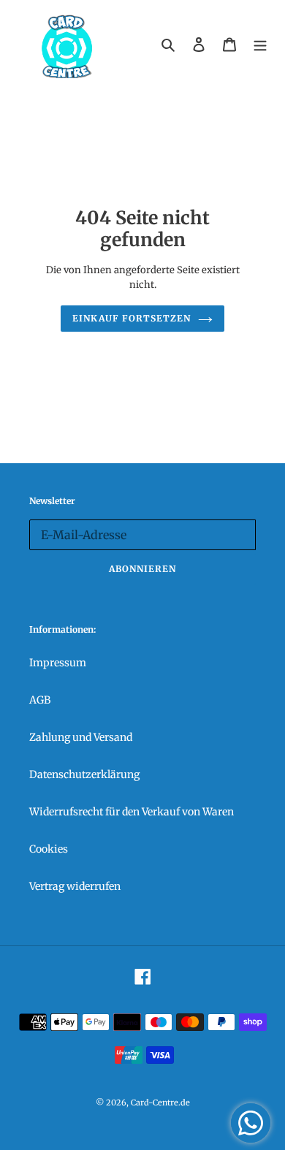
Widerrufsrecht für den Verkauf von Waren (131, 811)
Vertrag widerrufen (75, 886)
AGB (39, 700)
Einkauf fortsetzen (131, 318)
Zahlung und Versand (80, 737)
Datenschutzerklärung (84, 774)
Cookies (48, 849)
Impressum (57, 662)
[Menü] (260, 44)
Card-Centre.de (160, 1102)
